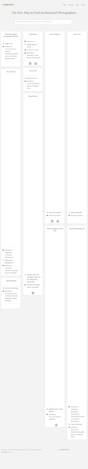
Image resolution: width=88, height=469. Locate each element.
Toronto (29, 47)
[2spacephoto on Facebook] (30, 63)
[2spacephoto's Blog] (33, 63)
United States (8, 260)
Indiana (73, 424)
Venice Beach (30, 282)
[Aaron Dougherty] (55, 207)
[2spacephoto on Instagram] (36, 63)
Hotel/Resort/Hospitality (11, 54)
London (56, 409)
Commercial (8, 49)
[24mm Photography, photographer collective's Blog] (11, 64)
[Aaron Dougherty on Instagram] (58, 221)
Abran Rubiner (33, 96)
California (29, 274)
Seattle (73, 212)
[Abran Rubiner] (33, 269)
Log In (83, 5)
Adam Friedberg (11, 281)
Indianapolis (79, 424)
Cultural (14, 293)
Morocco (34, 44)
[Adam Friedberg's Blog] (11, 306)
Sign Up (71, 5)
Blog (64, 5)
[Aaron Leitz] (77, 207)
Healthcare (37, 83)
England (7, 43)
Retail (13, 58)
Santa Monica (33, 279)
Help (77, 5)
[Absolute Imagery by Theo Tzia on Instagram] (56, 425)
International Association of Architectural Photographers (77, 419)
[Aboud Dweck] (11, 245)
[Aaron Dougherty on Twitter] (52, 221)
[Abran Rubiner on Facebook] (33, 293)
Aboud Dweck (11, 72)
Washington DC (9, 263)
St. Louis (34, 78)
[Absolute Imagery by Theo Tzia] (55, 404)
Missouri (58, 212)
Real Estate (13, 56)
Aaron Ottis (33, 71)
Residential (8, 58)
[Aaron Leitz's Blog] (77, 221)
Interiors (7, 56)
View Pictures (30, 41)
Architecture (8, 46)
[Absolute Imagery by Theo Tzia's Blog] (53, 425)
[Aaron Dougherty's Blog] (55, 221)
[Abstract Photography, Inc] (77, 402)
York (11, 43)
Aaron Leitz (77, 34)
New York (7, 288)
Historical (7, 51)
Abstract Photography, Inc (77, 228)
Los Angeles (30, 277)
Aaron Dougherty (55, 34)
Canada (29, 44)
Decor (14, 49)
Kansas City (52, 212)
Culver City (36, 274)
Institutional (8, 298)
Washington (78, 212)
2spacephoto (33, 34)
